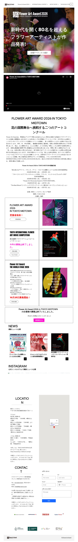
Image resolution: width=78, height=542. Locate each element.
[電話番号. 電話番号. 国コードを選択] (60, 485)
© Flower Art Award (66, 537)
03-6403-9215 (19, 482)
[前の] (7, 40)
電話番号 (60, 481)
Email (43, 481)
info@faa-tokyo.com (21, 486)
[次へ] (71, 40)
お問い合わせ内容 (46, 489)
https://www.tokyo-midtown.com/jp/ (20, 451)
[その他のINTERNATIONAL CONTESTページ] (47, 4)
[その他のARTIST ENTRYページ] (58, 4)
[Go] (25, 358)
